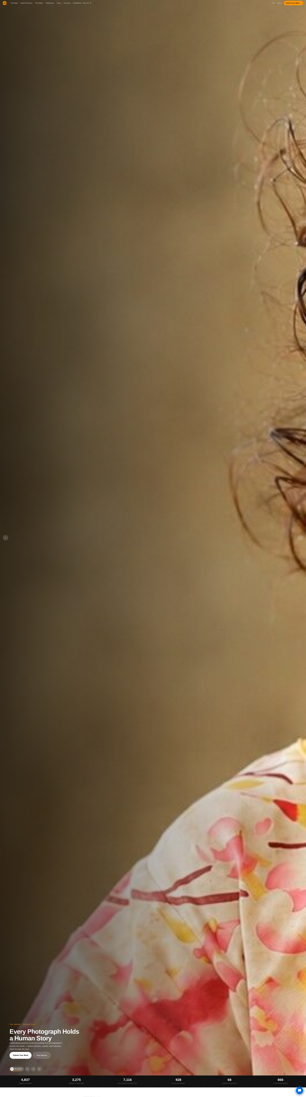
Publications (50, 3)
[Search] (273, 3)
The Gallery (39, 3)
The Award (14, 3)
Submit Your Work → (293, 3)
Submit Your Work (20, 1055)
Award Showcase (26, 3)
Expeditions (77, 3)
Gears (59, 3)
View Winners (41, 1055)
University (67, 3)
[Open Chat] (299, 1090)
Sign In (279, 3)
